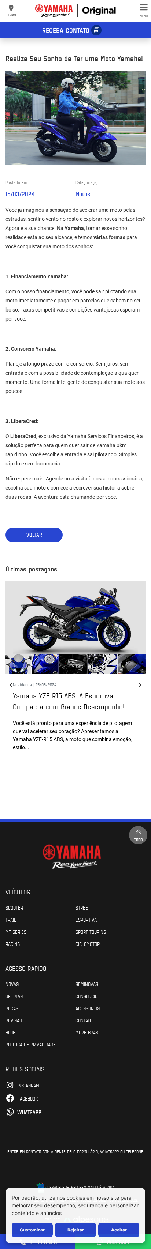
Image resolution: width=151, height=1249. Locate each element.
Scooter (14, 907)
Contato (84, 1020)
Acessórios (88, 1008)
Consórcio (86, 996)
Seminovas (87, 984)
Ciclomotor (88, 943)
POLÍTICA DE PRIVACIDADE (30, 1044)
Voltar (34, 534)
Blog (10, 1032)
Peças (11, 1008)
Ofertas (14, 996)
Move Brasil (89, 1032)
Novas (12, 984)
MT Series (15, 931)
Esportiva (86, 919)
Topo (138, 839)
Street (83, 907)
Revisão (13, 1020)
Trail (10, 919)
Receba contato (65, 30)
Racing (12, 943)
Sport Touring (91, 931)
